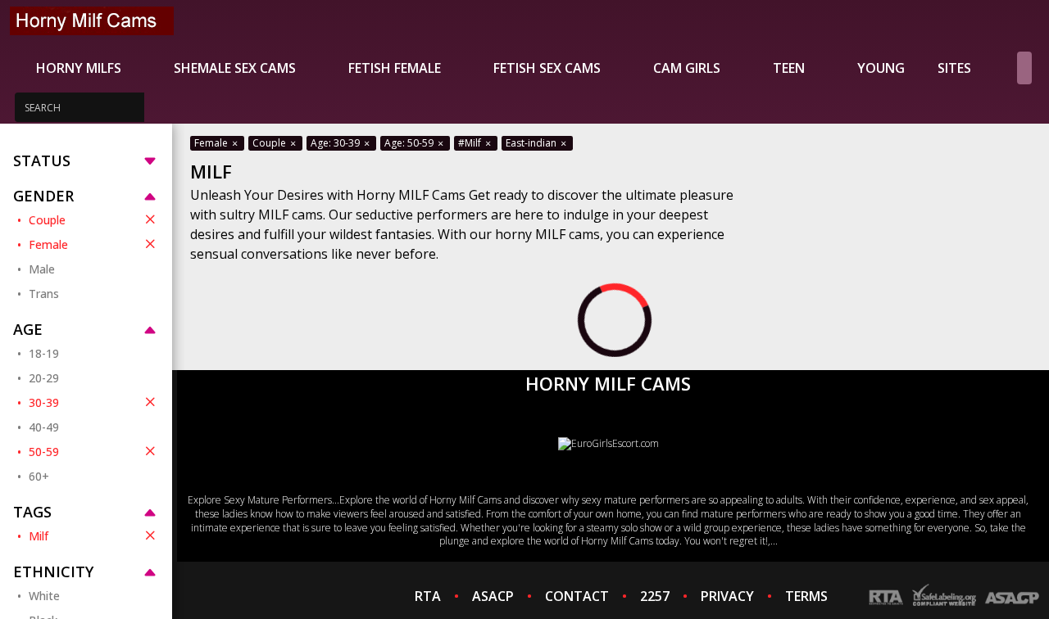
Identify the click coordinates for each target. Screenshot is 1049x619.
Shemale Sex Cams (235, 68)
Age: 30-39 (336, 143)
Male (42, 269)
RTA (428, 596)
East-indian (532, 143)
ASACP (493, 596)
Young (881, 68)
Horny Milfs (78, 68)
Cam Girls (686, 68)
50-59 (44, 451)
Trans (44, 293)
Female (48, 244)
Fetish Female (394, 68)
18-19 (44, 353)
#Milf (471, 143)
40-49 (44, 427)
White (44, 595)
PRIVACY (727, 596)
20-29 (44, 378)
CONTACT (577, 596)
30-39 (44, 402)
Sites (954, 68)
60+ (39, 476)
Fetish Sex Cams (547, 68)
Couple (47, 220)
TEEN (789, 68)
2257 (655, 596)
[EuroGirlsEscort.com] (608, 443)
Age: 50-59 (410, 143)
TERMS (806, 596)
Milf (38, 536)
